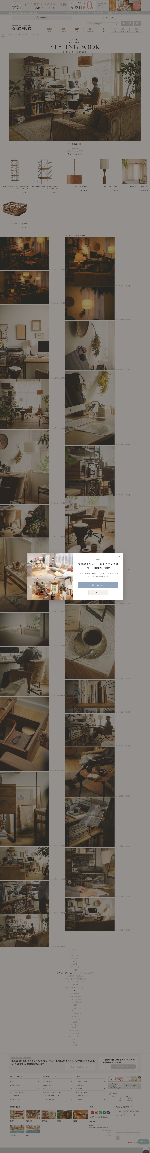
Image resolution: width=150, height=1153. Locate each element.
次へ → (98, 593)
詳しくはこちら (98, 585)
